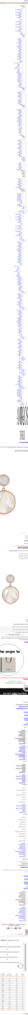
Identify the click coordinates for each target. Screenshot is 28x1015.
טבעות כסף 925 (19, 97)
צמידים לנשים (22, 308)
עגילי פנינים (20, 86)
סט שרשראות (19, 169)
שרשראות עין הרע (18, 32)
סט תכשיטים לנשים (23, 159)
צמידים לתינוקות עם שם (19, 201)
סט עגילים (20, 163)
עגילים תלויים (19, 76)
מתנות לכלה (19, 153)
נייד (27, 685)
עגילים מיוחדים (19, 79)
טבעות (23, 769)
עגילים (23, 764)
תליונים (23, 771)
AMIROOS (11, 924)
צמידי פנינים (20, 123)
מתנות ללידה (19, 155)
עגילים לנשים (22, 240)
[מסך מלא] (26, 1013)
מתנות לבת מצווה (19, 149)
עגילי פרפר (20, 49)
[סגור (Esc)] (23, 1013)
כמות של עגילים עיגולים (23, 546)
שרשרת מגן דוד (19, 19)
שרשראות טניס (18, 22)
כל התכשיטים (22, 772)
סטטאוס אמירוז (21, 741)
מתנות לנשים (22, 337)
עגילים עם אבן (19, 60)
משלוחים (23, 730)
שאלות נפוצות (22, 743)
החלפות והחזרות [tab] (23, 553)
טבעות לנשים (22, 292)
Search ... (26, 934)
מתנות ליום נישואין (19, 145)
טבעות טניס (19, 103)
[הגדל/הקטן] (27, 1013)
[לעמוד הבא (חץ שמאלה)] (26, 1014)
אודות (23, 208)
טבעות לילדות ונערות (19, 93)
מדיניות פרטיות (21, 731)
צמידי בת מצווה (20, 127)
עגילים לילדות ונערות (19, 40)
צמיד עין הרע (20, 133)
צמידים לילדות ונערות (19, 111)
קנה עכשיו (20, 547)
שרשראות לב (18, 25)
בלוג (23, 207)
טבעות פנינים (19, 100)
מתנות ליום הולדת (19, 142)
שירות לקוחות (22, 734)
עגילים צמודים (19, 74)
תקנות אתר (22, 733)
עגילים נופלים (19, 57)
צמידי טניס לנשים (20, 115)
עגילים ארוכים (19, 54)
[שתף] (24, 1013)
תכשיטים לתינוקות (22, 387)
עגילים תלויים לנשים (11, 447)
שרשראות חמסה (18, 15)
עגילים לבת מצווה (19, 83)
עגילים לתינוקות (19, 46)
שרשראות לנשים (21, 212)
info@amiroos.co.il (21, 708)
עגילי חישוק (20, 51)
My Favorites (22, 739)
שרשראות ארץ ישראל (18, 28)
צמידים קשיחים (19, 118)
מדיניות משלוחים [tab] (23, 555)
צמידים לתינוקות (19, 121)
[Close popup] (26, 930)
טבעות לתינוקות (19, 205)
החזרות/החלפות (21, 735)
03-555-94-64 (22, 706)
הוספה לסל (25, 547)
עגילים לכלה (19, 43)
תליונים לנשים (22, 369)
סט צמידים (20, 166)
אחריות (23, 737)
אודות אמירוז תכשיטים (20, 738)
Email (26, 689)
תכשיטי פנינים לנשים (23, 175)
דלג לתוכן (26, 0)
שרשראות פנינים (18, 13)
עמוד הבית (25, 447)
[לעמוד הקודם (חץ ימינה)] (27, 1014)
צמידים (23, 767)
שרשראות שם (18, 10)
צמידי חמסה (20, 130)
